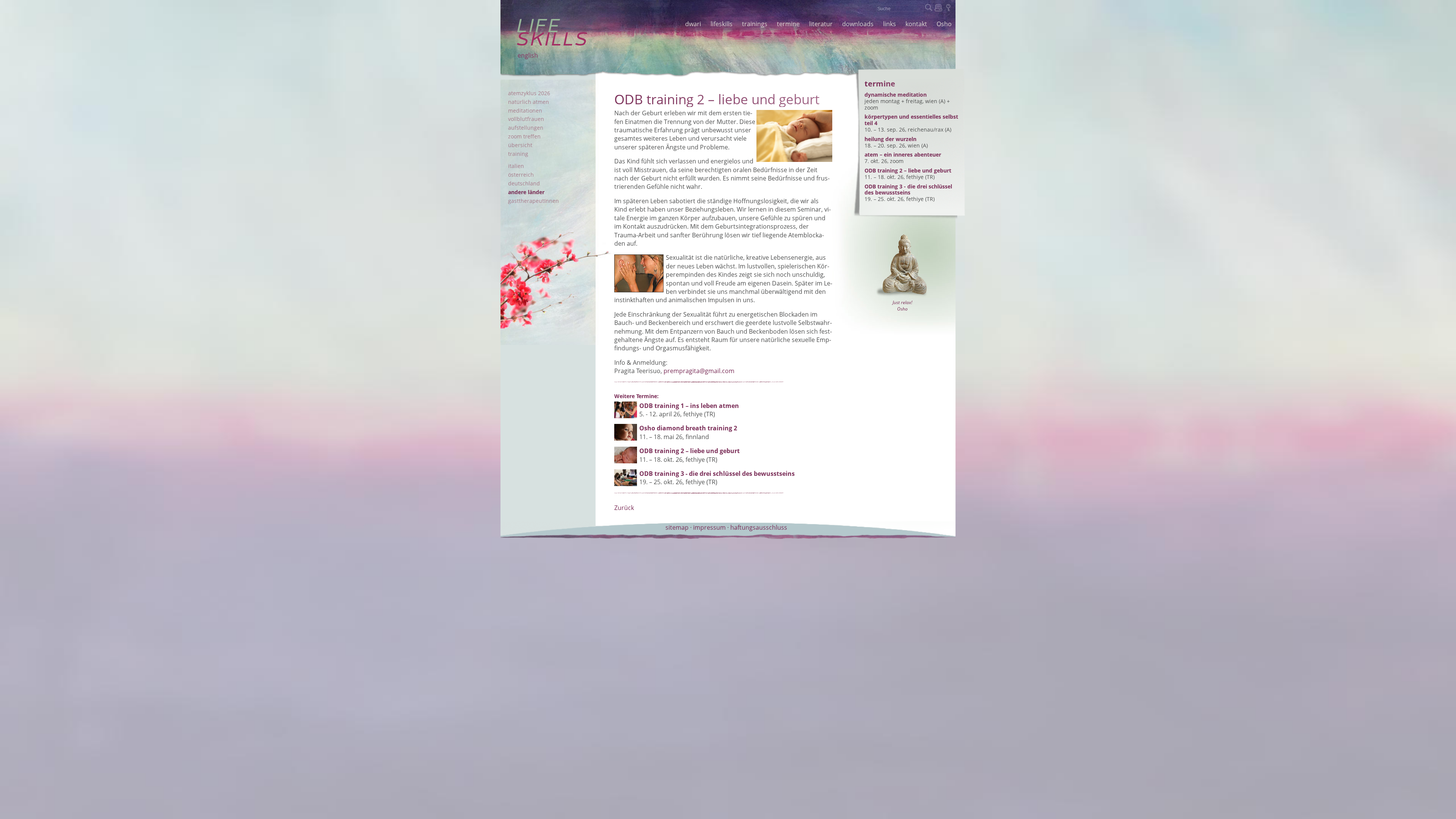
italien (516, 165)
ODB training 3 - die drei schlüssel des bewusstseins (908, 189)
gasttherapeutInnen (533, 200)
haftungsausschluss (758, 527)
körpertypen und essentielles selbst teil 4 (911, 120)
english (528, 55)
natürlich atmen (528, 101)
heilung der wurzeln (890, 139)
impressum (709, 527)
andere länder (526, 192)
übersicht (520, 145)
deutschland (524, 183)
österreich (521, 174)
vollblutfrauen (526, 118)
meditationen (525, 110)
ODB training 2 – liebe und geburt (907, 170)
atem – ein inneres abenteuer (902, 154)
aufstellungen (525, 127)
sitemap (677, 527)
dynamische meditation (895, 94)
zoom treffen (524, 136)
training (518, 153)
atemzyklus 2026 (529, 93)
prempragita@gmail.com (699, 371)
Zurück (624, 508)
